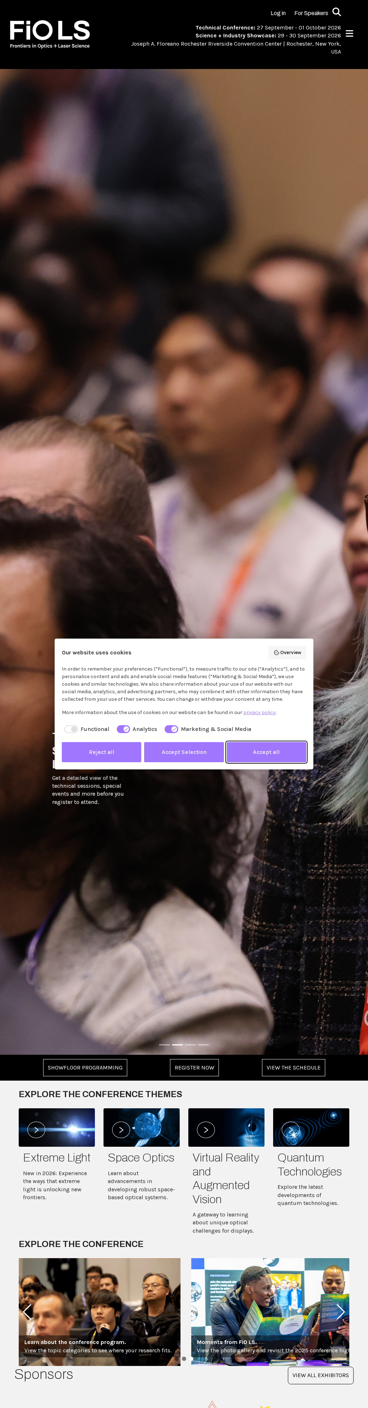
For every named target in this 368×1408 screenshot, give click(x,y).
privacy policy (259, 712)
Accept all (266, 752)
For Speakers (311, 13)
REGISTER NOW (194, 1067)
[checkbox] (85, 729)
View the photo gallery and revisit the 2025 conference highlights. (109, 1346)
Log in (278, 13)
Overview (290, 652)
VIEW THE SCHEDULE (294, 1067)
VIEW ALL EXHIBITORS (321, 1375)
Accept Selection (184, 752)
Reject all (101, 752)
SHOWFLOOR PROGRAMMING (85, 1067)
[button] (27, 1312)
